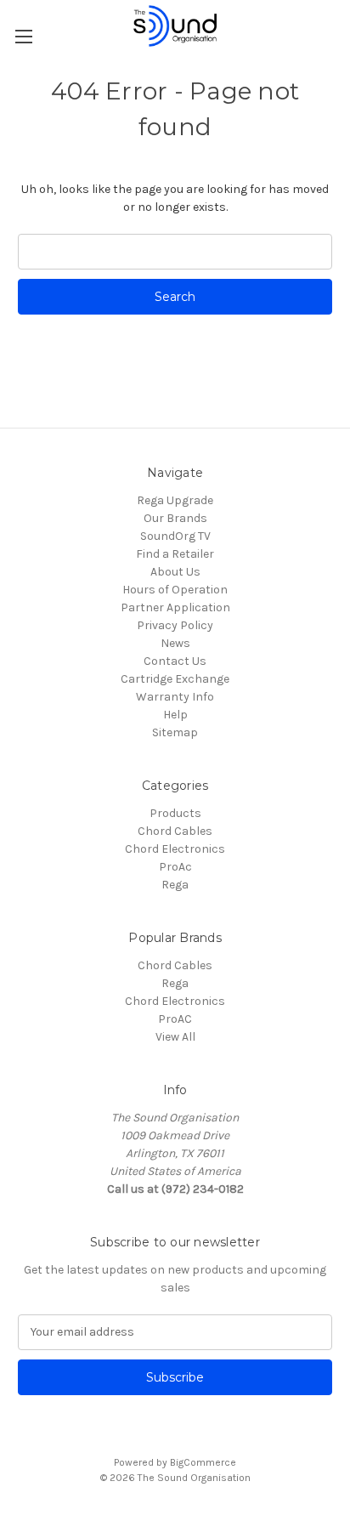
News (175, 643)
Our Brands (175, 518)
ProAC (175, 1019)
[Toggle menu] (23, 36)
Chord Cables (175, 831)
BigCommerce (203, 1462)
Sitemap (175, 732)
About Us (175, 572)
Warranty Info (175, 697)
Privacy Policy (175, 625)
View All (175, 1037)
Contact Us (175, 661)
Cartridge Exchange (175, 679)
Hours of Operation (175, 589)
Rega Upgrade (175, 500)
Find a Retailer (175, 554)
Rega (175, 884)
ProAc (175, 867)
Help (175, 714)
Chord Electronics (175, 849)
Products (175, 813)
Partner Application (175, 607)
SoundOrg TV (175, 536)
